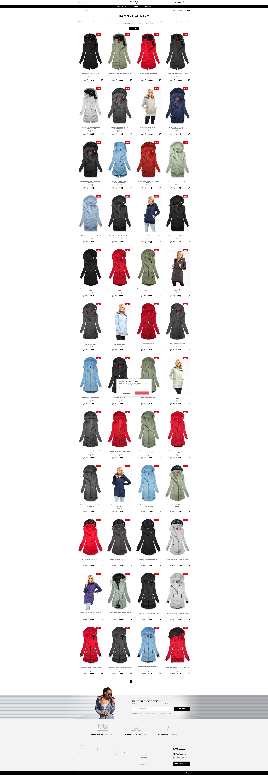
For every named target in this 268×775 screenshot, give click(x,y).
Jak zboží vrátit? (115, 748)
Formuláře (113, 750)
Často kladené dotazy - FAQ (118, 752)
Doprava (142, 752)
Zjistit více (121, 387)
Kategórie (121, 6)
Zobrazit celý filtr (135, 28)
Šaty (79, 754)
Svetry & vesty (98, 750)
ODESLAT (182, 708)
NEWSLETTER (144, 758)
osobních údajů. (167, 713)
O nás (141, 748)
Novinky (135, 6)
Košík (181, 2)
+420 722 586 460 (82, 2)
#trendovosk (179, 773)
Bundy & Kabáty (82, 748)
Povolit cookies (142, 392)
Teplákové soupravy (83, 750)
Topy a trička (81, 752)
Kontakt (142, 750)
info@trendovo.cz (180, 749)
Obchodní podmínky (145, 754)
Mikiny (88, 10)
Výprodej (147, 6)
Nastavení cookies (126, 393)
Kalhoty (96, 752)
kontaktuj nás (181, 763)
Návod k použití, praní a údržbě (118, 754)
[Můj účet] (171, 2)
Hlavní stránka (82, 10)
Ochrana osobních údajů (146, 756)
